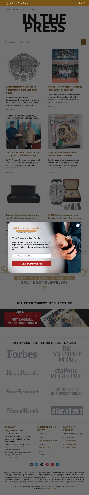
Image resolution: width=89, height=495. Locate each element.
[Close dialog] (77, 225)
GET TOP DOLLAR (32, 263)
